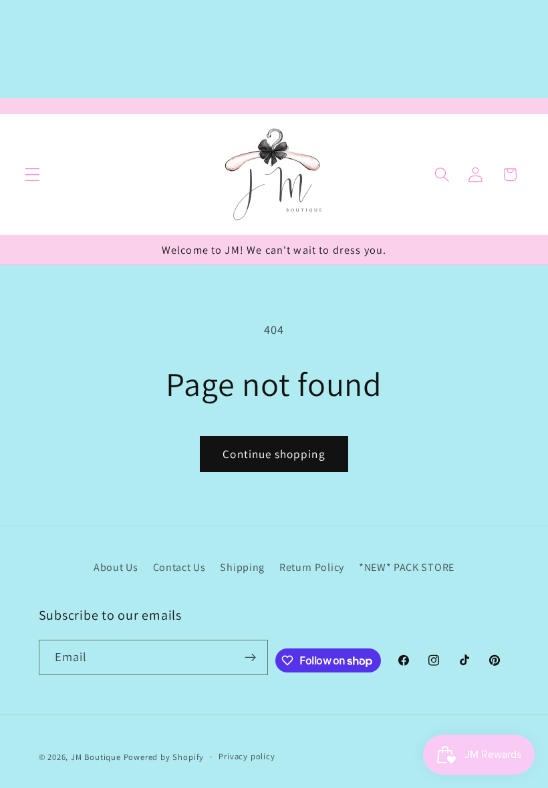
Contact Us (179, 567)
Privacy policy (247, 756)
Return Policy (311, 567)
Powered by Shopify (164, 757)
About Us (116, 567)
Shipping (242, 567)
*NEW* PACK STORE (406, 567)
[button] (32, 175)
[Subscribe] (250, 658)
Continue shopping (274, 453)
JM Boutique (96, 757)
